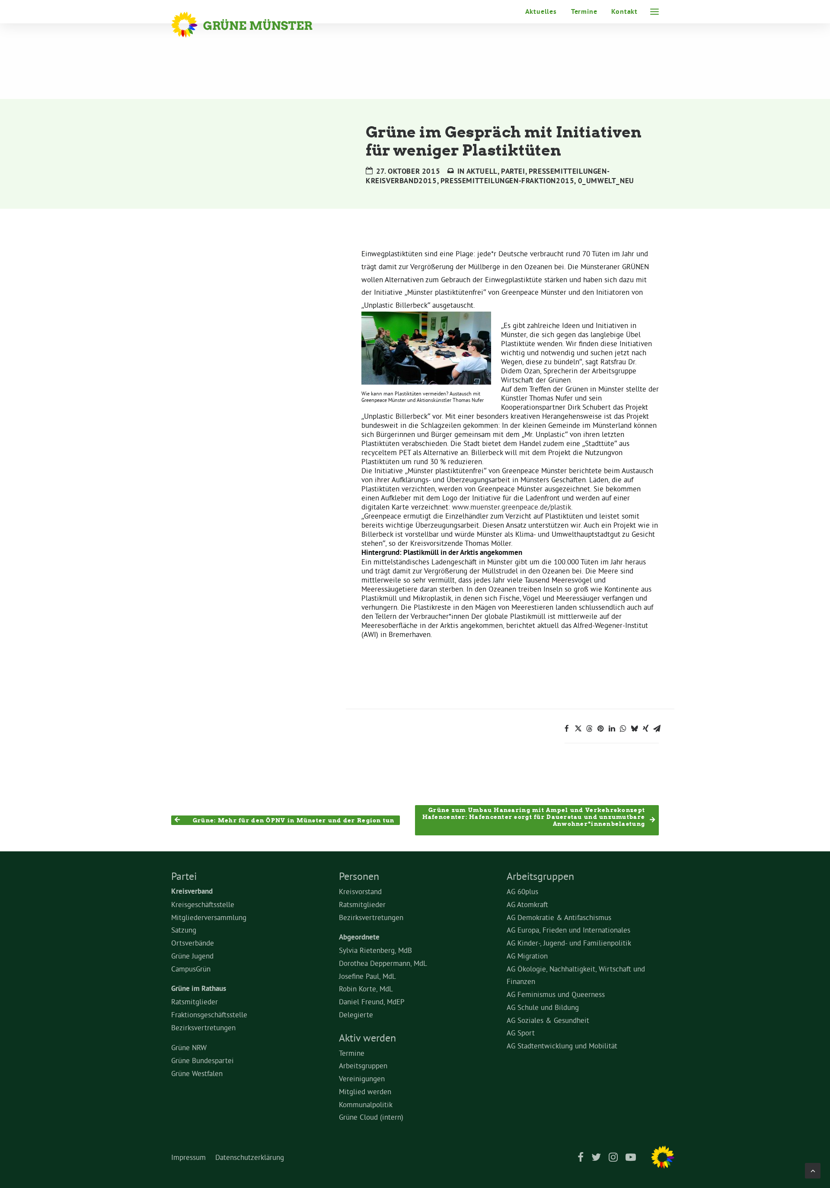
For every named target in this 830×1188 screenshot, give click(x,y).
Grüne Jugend (192, 955)
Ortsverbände (192, 942)
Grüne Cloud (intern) (371, 1116)
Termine (584, 11)
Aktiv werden (367, 1037)
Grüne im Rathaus (198, 988)
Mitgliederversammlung (208, 917)
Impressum (188, 1157)
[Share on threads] (589, 728)
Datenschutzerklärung (249, 1157)
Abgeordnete (359, 937)
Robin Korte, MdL (366, 988)
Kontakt (624, 11)
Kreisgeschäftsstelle (202, 904)
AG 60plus (522, 891)
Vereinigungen (362, 1078)
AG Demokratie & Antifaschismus (559, 917)
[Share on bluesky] (634, 728)
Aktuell (482, 171)
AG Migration (527, 955)
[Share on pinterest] (600, 728)
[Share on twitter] (578, 728)
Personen (359, 876)
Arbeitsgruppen (363, 1065)
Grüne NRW (189, 1047)
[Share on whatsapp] (623, 728)
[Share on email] (656, 728)
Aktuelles (541, 11)
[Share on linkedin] (612, 728)
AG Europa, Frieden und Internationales (568, 929)
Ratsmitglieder (194, 1001)
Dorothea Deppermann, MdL (383, 963)
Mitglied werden (365, 1091)
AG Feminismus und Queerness (556, 994)
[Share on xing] (645, 728)
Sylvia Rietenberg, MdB (375, 950)
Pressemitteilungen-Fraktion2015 (508, 180)
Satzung (183, 929)
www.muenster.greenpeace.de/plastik (511, 506)
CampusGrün (191, 968)
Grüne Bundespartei (202, 1060)
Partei (513, 171)
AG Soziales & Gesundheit (548, 1020)
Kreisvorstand (360, 891)
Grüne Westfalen (197, 1073)
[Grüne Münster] (253, 25)
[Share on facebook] (567, 728)
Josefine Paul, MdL (367, 976)
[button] (654, 11)
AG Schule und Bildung (543, 1007)
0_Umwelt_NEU (606, 180)
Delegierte (356, 1014)
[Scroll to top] (812, 1168)
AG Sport (521, 1032)
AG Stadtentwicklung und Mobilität (562, 1045)
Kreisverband (192, 891)
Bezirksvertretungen (203, 1027)
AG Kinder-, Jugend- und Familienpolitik (569, 942)
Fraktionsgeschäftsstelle (209, 1014)
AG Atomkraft (527, 904)
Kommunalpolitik (366, 1104)
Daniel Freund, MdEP (372, 1001)
